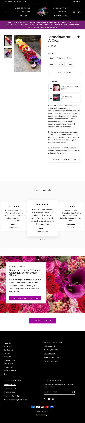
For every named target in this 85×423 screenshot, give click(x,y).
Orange (70, 64)
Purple (52, 64)
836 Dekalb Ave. (10, 384)
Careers (7, 353)
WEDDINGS (61, 12)
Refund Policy (9, 363)
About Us (17, 1)
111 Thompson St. (50, 346)
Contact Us (8, 1)
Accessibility (8, 346)
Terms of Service (10, 370)
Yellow (60, 58)
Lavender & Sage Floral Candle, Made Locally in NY (70, 87)
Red (51, 58)
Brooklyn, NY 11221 (10, 388)
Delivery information (65, 159)
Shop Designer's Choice (25, 298)
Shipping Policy (9, 360)
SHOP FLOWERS (23, 8)
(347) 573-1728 (49, 354)
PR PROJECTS (23, 12)
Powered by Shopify (42, 415)
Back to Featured (43, 320)
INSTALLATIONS (61, 16)
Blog (24, 1)
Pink (61, 64)
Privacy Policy (9, 367)
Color (51, 54)
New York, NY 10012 (51, 350)
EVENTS (24, 16)
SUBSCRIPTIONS (61, 8)
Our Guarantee (9, 350)
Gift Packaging (66, 97)
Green (69, 58)
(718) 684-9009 (9, 392)
